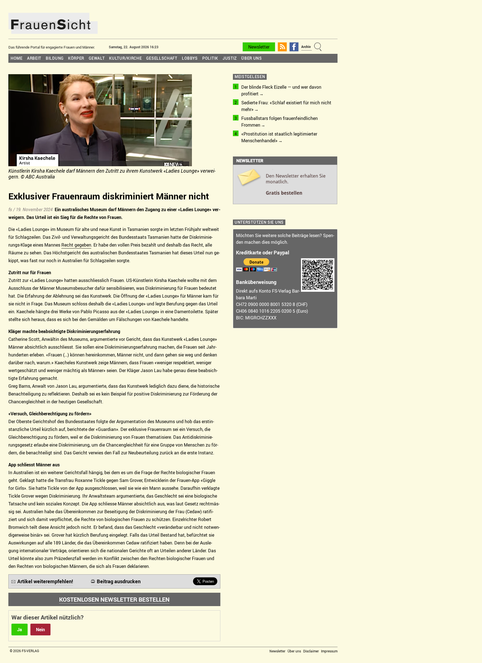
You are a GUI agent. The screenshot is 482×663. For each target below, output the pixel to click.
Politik (210, 58)
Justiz (230, 58)
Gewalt (97, 58)
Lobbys (190, 58)
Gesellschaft (161, 58)
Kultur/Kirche (125, 58)
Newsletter (258, 47)
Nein (40, 629)
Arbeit (34, 58)
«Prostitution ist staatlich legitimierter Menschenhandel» (279, 137)
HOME (17, 58)
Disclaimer (311, 651)
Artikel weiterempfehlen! (45, 581)
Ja (19, 629)
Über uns (251, 58)
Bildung (55, 58)
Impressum (329, 651)
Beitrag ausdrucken (119, 581)
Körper (76, 58)
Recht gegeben (76, 245)
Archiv (306, 46)
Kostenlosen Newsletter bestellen (114, 599)
